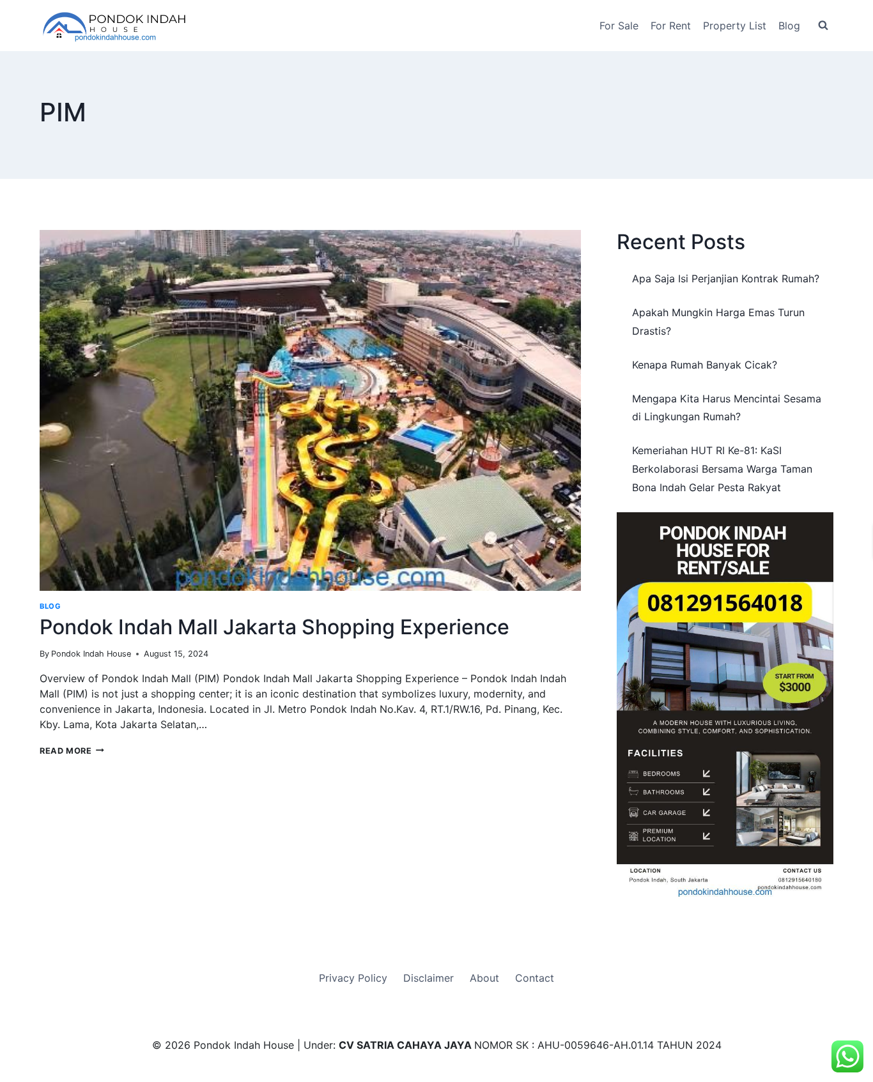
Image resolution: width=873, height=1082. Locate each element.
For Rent (671, 25)
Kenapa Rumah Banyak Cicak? (704, 364)
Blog (789, 25)
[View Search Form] (823, 25)
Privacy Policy (353, 978)
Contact (534, 978)
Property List (734, 25)
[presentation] (310, 410)
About (484, 978)
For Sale (618, 25)
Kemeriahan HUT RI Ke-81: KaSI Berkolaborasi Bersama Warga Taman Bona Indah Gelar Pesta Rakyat (722, 469)
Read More (72, 751)
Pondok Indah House (91, 654)
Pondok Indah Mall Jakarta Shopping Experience (274, 626)
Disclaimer (428, 978)
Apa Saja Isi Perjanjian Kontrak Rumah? (725, 278)
